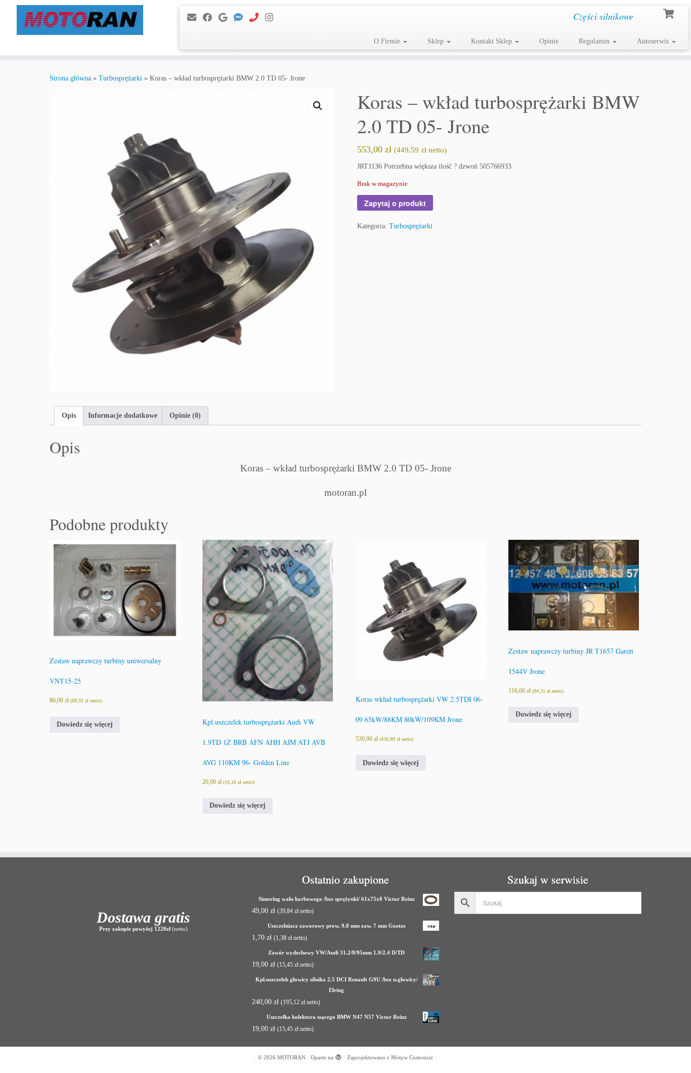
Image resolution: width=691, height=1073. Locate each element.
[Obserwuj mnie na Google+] (226, 18)
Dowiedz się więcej (85, 724)
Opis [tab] (69, 415)
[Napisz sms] (241, 18)
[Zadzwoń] (257, 18)
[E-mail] (195, 18)
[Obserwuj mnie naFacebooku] (211, 18)
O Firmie (388, 41)
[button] (318, 106)
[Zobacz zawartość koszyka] (669, 13)
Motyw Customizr (412, 1057)
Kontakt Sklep (492, 41)
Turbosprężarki (120, 78)
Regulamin (595, 41)
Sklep (436, 41)
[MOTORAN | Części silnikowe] (79, 20)
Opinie (548, 41)
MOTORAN (291, 1057)
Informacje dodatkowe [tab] (122, 415)
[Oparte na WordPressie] (338, 1055)
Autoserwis (654, 41)
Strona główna (70, 78)
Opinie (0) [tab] (185, 415)
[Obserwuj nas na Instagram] (272, 18)
